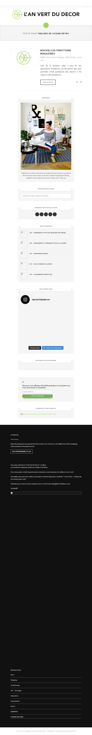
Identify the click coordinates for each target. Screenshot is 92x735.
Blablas (43, 57)
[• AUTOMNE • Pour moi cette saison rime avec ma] (52, 333)
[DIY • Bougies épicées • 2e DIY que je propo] (65, 317)
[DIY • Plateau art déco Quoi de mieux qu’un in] (52, 341)
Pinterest (31, 467)
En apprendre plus (21, 451)
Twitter (37, 467)
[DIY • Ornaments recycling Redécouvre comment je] (52, 317)
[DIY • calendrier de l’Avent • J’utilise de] (27, 317)
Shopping (60, 57)
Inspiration (14, 696)
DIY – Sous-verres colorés (41, 264)
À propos (14, 711)
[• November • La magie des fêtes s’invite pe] (39, 325)
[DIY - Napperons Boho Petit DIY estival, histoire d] (65, 341)
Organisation (15, 701)
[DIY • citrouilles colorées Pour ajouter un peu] (27, 341)
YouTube (44, 467)
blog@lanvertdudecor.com (61, 484)
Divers (53, 57)
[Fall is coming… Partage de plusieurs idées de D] (39, 341)
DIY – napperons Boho (39, 253)
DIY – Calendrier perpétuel (41, 274)
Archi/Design (15, 685)
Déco (48, 57)
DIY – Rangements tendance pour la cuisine (48, 243)
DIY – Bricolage (16, 690)
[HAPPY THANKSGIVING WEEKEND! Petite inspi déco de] (65, 325)
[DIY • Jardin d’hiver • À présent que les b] (27, 325)
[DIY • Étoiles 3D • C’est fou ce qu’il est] (39, 310)
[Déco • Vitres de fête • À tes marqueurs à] (27, 310)
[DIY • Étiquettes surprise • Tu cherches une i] (65, 310)
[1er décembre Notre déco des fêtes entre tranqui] (52, 310)
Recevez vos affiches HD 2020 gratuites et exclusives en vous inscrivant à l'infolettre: (46, 387)
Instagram (23, 467)
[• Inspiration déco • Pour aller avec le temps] (65, 333)
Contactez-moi (17, 717)
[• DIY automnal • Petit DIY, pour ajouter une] (39, 333)
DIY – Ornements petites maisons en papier (48, 233)
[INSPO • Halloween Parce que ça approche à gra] (27, 333)
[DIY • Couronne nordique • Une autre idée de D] (39, 317)
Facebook (16, 467)
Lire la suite (48, 82)
